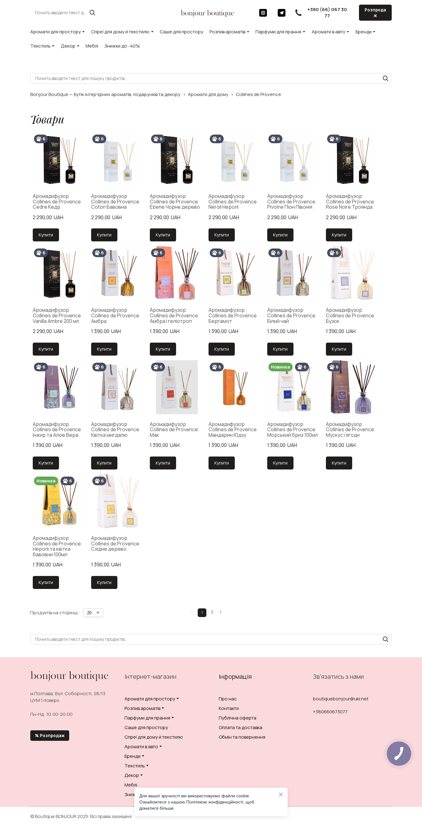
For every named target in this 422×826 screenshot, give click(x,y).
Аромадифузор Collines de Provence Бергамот (233, 315)
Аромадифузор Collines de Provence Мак (174, 430)
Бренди (364, 31)
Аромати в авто (328, 31)
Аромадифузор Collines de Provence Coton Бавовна (115, 202)
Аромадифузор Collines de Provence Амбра (115, 315)
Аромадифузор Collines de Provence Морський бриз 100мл (292, 430)
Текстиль (40, 46)
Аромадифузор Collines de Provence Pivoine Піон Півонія (291, 202)
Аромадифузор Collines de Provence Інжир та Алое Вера (57, 430)
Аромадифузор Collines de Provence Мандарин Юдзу (233, 430)
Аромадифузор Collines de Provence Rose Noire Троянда (350, 202)
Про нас (228, 698)
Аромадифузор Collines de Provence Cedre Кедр (57, 202)
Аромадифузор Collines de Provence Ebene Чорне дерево (175, 202)
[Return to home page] (207, 12)
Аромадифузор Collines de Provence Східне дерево (115, 544)
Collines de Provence (258, 94)
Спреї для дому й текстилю (120, 31)
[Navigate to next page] (220, 612)
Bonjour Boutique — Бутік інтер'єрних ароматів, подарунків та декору (105, 94)
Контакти (229, 708)
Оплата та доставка (240, 727)
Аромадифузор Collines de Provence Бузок (350, 315)
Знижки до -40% (122, 46)
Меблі (92, 46)
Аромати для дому (208, 94)
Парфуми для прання (278, 31)
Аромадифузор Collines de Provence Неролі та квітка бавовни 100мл (57, 546)
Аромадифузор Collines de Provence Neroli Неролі (233, 202)
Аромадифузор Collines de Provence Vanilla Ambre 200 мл (57, 315)
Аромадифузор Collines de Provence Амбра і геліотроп (174, 315)
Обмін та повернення (242, 737)
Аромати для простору (55, 31)
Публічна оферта (237, 718)
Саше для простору (181, 31)
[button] (92, 12)
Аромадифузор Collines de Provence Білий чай (291, 315)
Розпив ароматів (227, 31)
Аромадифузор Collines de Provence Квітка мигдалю (115, 430)
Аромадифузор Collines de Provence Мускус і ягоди (350, 430)
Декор (68, 46)
